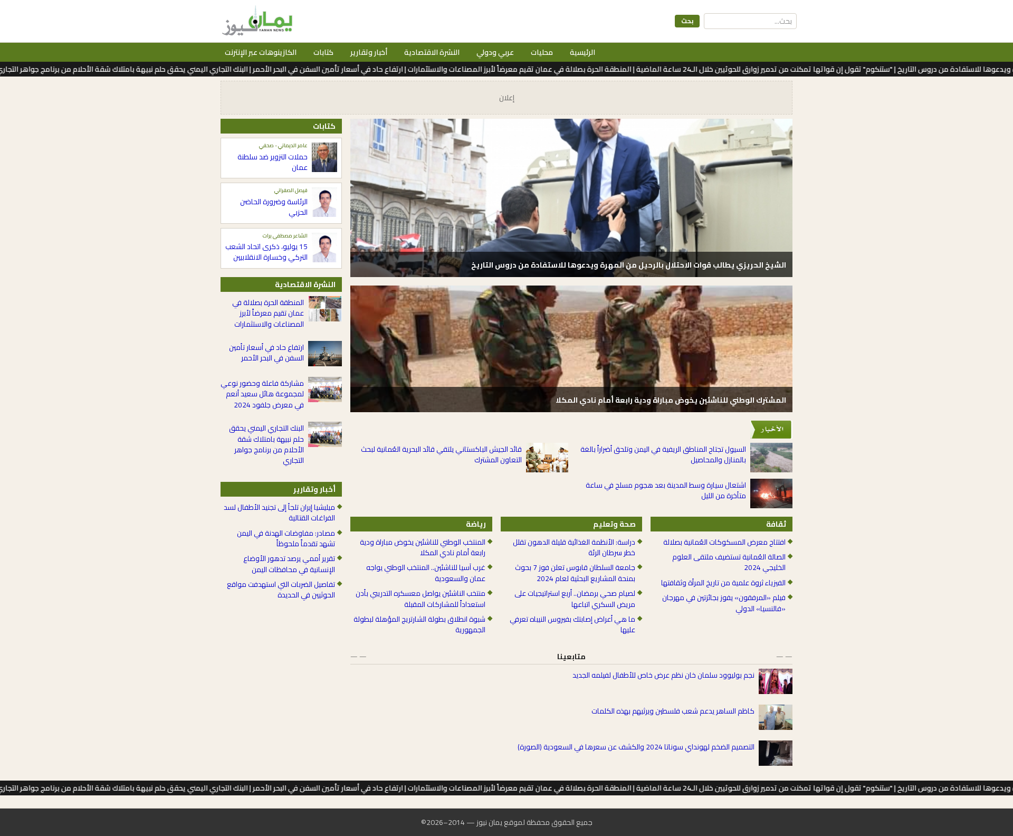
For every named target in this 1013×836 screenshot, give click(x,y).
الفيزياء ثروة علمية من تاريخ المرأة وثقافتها (723, 582)
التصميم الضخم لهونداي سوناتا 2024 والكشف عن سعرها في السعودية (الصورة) (636, 746)
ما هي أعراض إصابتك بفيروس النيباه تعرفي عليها (572, 624)
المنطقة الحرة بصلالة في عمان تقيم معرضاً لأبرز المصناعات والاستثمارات (268, 313)
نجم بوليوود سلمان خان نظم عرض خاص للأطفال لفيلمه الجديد (663, 675)
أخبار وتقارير (368, 52)
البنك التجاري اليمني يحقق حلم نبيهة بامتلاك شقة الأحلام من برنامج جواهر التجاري (266, 444)
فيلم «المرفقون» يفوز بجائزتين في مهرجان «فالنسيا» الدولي (724, 603)
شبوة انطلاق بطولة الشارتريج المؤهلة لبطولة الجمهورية (419, 624)
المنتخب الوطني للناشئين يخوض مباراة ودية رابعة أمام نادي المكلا (422, 547)
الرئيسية (582, 52)
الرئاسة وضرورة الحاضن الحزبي (274, 207)
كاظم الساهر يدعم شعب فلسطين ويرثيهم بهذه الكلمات (672, 711)
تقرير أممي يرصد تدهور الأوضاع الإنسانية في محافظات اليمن (289, 564)
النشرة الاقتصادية (432, 52)
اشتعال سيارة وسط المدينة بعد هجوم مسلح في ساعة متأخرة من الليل (666, 490)
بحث (687, 21)
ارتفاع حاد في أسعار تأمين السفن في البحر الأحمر (266, 353)
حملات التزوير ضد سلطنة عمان (272, 162)
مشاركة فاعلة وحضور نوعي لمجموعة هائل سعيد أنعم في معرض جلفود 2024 (262, 394)
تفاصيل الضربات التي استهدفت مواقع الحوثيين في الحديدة (281, 590)
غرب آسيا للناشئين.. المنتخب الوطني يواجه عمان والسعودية (425, 573)
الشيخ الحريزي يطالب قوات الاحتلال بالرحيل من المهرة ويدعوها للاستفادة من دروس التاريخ (628, 265)
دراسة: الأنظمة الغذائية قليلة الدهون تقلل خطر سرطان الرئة (574, 547)
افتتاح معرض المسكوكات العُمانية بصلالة (724, 542)
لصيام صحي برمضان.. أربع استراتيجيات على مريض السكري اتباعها (574, 599)
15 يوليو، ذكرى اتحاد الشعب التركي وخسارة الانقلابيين (266, 252)
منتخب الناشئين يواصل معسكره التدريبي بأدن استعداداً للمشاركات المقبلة (420, 599)
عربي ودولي (495, 52)
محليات (542, 52)
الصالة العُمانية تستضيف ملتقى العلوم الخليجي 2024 (729, 562)
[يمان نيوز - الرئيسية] (255, 21)
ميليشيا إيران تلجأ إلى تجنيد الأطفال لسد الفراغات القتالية (279, 513)
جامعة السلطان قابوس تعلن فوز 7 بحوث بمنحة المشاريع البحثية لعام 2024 (575, 573)
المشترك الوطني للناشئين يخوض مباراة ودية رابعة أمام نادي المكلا (671, 400)
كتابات (323, 52)
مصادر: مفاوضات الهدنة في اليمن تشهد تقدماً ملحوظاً (286, 538)
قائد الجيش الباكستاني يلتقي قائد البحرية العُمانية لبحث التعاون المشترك (441, 455)
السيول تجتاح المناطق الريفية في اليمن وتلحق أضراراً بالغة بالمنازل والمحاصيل (663, 455)
